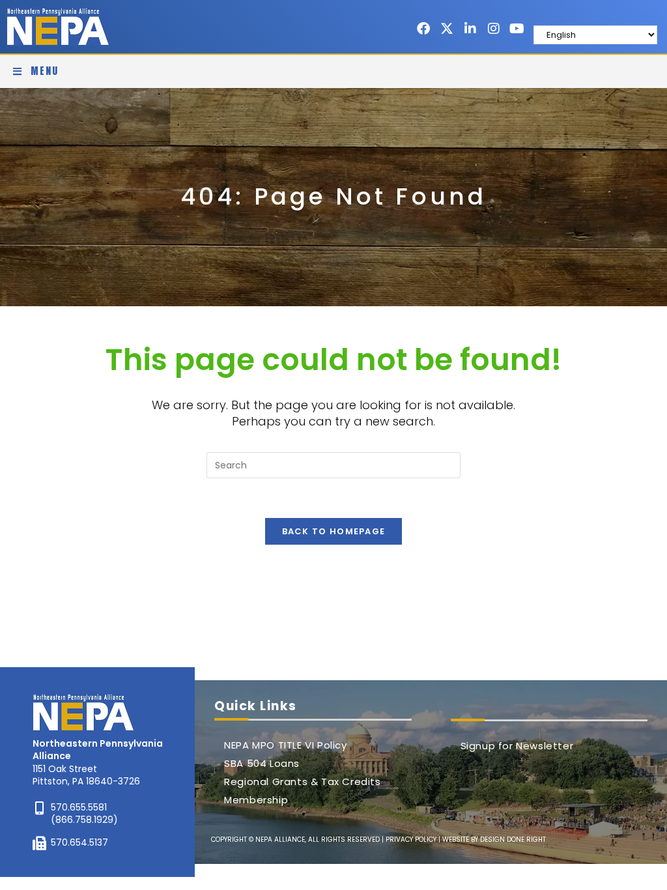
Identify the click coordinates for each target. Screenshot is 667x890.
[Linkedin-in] (470, 28)
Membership (256, 800)
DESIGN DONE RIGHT (513, 839)
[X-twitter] (446, 28)
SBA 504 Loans (262, 763)
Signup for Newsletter (517, 746)
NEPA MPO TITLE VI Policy (285, 745)
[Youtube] (517, 28)
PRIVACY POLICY (411, 839)
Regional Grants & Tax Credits (302, 781)
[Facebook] (423, 28)
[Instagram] (493, 28)
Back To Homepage (334, 531)
